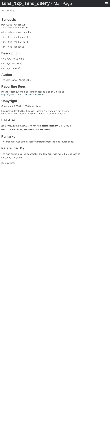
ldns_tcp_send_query (36, 3)
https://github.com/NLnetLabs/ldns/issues (22, 94)
